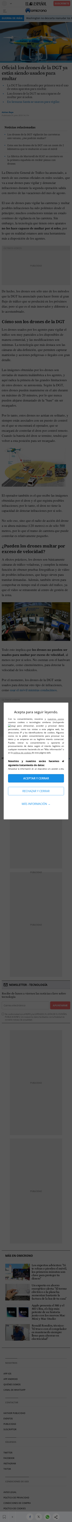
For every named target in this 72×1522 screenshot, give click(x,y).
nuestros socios (56, 718)
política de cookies (22, 752)
